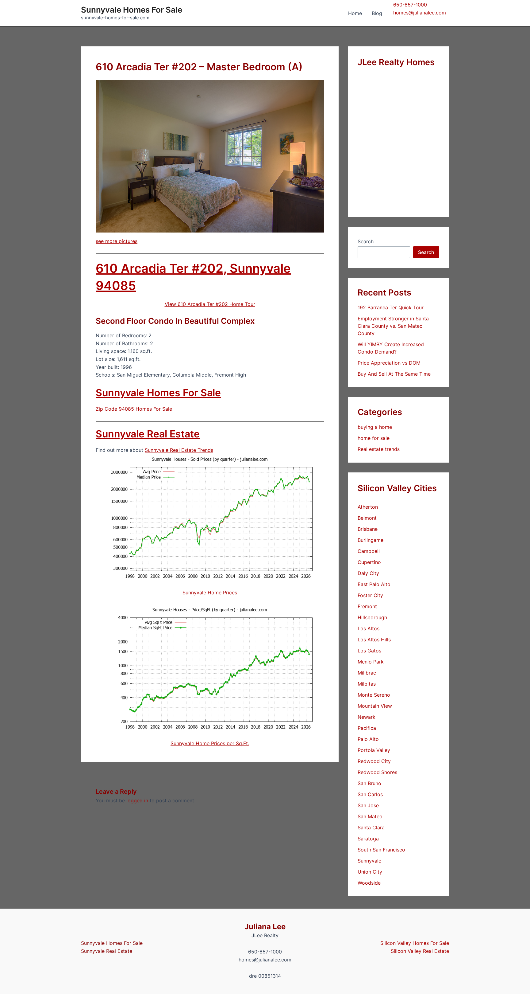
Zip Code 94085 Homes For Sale (134, 409)
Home (355, 13)
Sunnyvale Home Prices (209, 592)
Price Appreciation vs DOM (389, 363)
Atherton (368, 507)
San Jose (368, 805)
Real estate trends (379, 449)
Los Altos (368, 628)
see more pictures (116, 241)
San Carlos (370, 794)
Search (366, 241)
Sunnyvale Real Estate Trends (179, 450)
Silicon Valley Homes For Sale (414, 943)
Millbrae (367, 673)
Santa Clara (371, 827)
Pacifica (367, 728)
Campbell (369, 551)
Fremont (367, 606)
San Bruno (369, 783)
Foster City (370, 595)
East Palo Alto (374, 584)
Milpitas (367, 684)
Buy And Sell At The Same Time (394, 374)
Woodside (369, 883)
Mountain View (375, 706)
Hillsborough (372, 617)
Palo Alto (368, 739)
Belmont (367, 518)
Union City (370, 872)
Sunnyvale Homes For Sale (131, 9)
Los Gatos (369, 651)
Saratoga (368, 839)
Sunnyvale (369, 861)
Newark (366, 717)
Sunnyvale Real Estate (148, 434)
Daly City (368, 573)
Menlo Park (371, 662)
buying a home (375, 427)
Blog (377, 13)
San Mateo (370, 816)
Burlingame (370, 540)
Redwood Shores (377, 772)
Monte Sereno (374, 695)
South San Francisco (381, 850)
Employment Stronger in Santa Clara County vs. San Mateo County (393, 325)
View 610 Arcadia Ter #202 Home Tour (210, 304)
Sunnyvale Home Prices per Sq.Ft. (210, 743)
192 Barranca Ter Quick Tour (391, 307)
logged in (137, 800)
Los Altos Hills (374, 639)
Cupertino (369, 562)
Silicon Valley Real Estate (420, 951)
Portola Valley (374, 750)
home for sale (374, 438)
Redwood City (374, 761)
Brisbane (368, 529)
